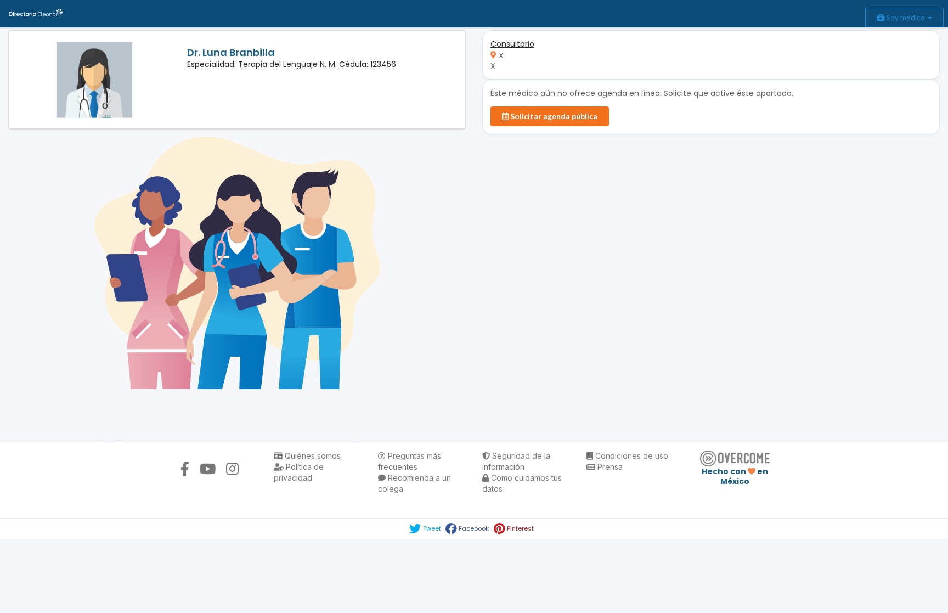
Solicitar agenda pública (553, 116)
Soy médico (905, 17)
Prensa (609, 466)
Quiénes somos (312, 455)
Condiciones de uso (630, 455)
